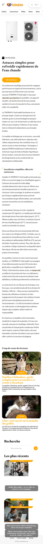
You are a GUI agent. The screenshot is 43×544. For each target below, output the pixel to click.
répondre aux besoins (10, 98)
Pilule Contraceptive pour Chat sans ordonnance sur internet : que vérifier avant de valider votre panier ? (21, 533)
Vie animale (11, 80)
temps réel (36, 270)
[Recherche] (32, 4)
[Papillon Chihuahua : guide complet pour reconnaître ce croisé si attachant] (21, 363)
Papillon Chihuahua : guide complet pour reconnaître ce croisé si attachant (18, 380)
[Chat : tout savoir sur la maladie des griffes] (21, 406)
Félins (21, 416)
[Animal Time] (15, 4)
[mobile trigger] (4, 4)
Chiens (21, 372)
